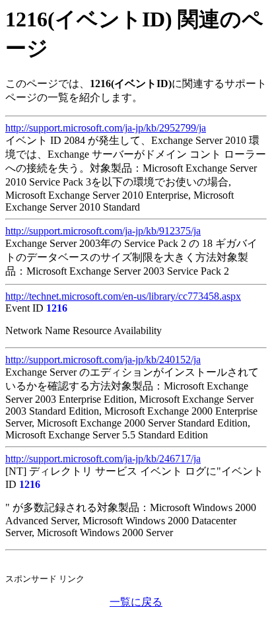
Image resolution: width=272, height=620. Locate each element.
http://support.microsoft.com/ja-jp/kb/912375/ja (103, 230)
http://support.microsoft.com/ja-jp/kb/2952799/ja (105, 127)
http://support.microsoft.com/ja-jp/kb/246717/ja (103, 458)
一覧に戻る (136, 601)
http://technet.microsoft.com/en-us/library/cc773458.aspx (123, 296)
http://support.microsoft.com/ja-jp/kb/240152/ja (103, 359)
